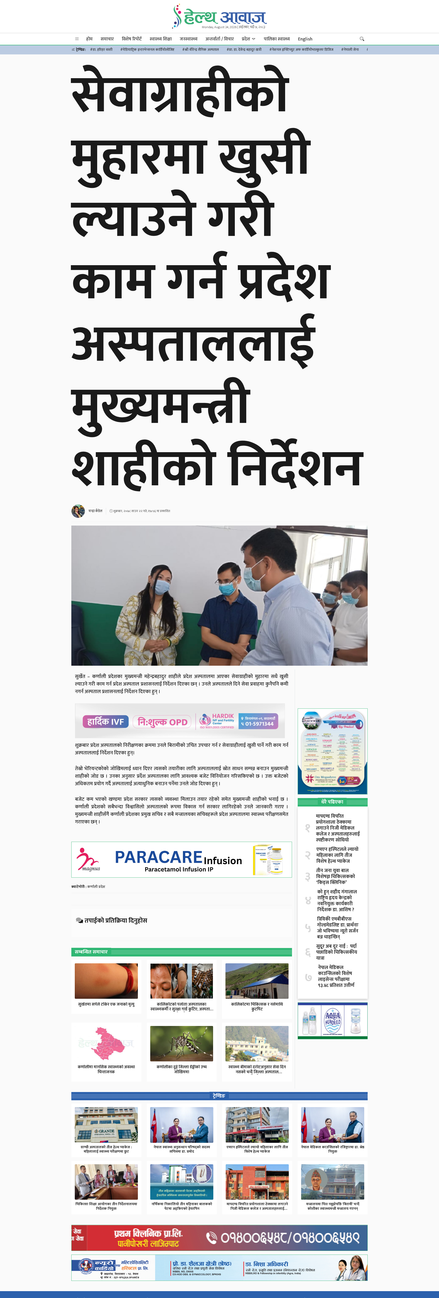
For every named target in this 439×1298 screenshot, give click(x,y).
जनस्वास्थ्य (189, 39)
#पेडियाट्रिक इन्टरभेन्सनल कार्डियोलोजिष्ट (147, 50)
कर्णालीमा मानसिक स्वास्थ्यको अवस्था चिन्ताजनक (106, 1070)
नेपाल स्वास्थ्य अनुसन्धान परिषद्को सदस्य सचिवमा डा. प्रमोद (182, 1149)
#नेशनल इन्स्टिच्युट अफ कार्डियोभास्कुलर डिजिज (301, 50)
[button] (77, 39)
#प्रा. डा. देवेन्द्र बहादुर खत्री (244, 50)
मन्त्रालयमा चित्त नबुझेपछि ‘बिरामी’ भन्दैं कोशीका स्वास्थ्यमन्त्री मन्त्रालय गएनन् (332, 1206)
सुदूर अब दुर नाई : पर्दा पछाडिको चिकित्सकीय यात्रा (336, 952)
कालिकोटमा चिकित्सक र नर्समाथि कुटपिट (257, 1007)
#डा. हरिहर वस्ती (101, 50)
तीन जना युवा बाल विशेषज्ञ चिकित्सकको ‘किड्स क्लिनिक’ (335, 877)
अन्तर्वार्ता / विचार (220, 39)
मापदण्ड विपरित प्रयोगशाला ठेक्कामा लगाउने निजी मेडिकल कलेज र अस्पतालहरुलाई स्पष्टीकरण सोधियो (338, 828)
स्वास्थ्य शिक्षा (161, 39)
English (305, 39)
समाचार (107, 39)
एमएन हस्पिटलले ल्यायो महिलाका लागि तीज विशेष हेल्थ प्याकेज (337, 855)
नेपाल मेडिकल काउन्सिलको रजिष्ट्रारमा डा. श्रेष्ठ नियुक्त (332, 1149)
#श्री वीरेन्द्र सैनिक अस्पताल (200, 50)
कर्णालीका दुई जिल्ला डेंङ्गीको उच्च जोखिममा (182, 1070)
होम (89, 39)
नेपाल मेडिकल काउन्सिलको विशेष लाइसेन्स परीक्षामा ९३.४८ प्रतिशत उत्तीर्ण (336, 976)
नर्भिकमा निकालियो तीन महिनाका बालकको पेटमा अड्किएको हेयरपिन (182, 1206)
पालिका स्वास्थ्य (277, 39)
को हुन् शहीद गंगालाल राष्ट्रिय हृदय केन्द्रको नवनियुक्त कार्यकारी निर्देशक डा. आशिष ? (337, 901)
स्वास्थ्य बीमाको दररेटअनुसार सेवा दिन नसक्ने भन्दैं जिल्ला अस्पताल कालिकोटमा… (257, 1072)
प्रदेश (246, 39)
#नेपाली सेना (350, 50)
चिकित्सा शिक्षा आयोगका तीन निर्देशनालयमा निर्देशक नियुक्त (106, 1206)
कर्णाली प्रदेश (96, 887)
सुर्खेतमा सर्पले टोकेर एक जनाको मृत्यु (106, 1004)
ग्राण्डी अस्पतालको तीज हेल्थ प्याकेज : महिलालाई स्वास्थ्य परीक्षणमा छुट (106, 1149)
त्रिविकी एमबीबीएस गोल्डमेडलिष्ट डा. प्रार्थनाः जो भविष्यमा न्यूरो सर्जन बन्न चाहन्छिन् (338, 928)
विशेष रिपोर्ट (132, 39)
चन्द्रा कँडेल (95, 511)
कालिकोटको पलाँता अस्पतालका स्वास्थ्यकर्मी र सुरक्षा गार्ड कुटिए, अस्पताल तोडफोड (181, 1009)
